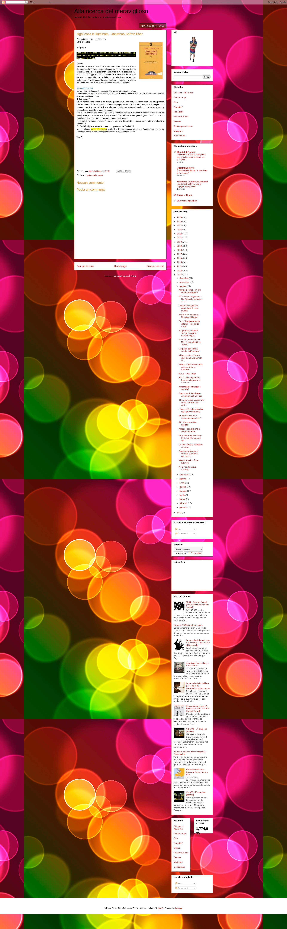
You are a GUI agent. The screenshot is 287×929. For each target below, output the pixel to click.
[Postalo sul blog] (120, 171)
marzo (183, 499)
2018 (179, 250)
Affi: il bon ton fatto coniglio (188, 423)
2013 (179, 270)
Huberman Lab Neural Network (192, 181)
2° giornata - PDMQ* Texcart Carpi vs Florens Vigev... (188, 333)
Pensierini (178, 112)
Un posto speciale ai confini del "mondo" (189, 349)
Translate (197, 553)
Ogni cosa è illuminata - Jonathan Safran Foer (190, 394)
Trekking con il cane (183, 126)
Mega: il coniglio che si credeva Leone (189, 430)
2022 (179, 233)
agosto (183, 478)
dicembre (184, 278)
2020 (179, 242)
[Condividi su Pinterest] (129, 171)
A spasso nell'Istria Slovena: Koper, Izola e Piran (197, 772)
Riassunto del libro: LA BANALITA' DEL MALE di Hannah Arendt (197, 708)
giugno (183, 487)
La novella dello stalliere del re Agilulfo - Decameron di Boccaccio (198, 686)
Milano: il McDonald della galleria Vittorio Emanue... (191, 367)
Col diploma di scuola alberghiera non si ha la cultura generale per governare (191, 157)
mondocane (179, 135)
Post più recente (85, 266)
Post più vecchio (155, 266)
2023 (179, 229)
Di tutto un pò (180, 97)
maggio (183, 491)
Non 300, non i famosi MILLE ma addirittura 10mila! (190, 342)
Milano (177, 848)
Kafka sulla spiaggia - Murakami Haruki (189, 315)
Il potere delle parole (94, 175)
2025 (179, 221)
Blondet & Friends (186, 152)
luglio (182, 482)
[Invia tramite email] (117, 171)
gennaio (184, 507)
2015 (179, 262)
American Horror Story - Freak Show (197, 664)
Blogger (178, 908)
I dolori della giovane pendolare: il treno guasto (189, 308)
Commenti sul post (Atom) (125, 276)
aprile (182, 495)
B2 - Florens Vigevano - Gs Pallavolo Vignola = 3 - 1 (190, 299)
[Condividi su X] (123, 171)
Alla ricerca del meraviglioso (111, 11)
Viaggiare (178, 131)
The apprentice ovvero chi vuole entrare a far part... (191, 402)
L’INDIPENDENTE (185, 168)
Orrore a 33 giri (184, 195)
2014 (179, 266)
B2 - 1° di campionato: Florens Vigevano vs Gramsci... (189, 380)
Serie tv (177, 121)
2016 (179, 258)
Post (179, 529)
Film (176, 102)
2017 (179, 254)
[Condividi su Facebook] (126, 171)
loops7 (160, 908)
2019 (179, 246)
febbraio (184, 503)
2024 (179, 225)
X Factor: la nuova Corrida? (187, 468)
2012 (179, 274)
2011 (179, 512)
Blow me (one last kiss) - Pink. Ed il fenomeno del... (190, 438)
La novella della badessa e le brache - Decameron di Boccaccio (198, 642)
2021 (179, 237)
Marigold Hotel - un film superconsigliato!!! (190, 291)
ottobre (183, 286)
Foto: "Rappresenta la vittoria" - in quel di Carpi (189, 324)
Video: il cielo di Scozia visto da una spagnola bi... (190, 358)
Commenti (182, 533)
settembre (185, 474)
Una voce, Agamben (187, 200)
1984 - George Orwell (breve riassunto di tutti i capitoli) (197, 604)
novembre (185, 282)
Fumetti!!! (178, 107)
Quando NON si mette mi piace (188, 625)
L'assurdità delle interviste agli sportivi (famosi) (191, 410)
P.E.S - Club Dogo (187, 373)
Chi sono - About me (183, 93)
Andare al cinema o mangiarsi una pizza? (190, 416)
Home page (120, 266)
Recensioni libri (181, 116)
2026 (179, 217)
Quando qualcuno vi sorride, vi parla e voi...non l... (188, 453)
